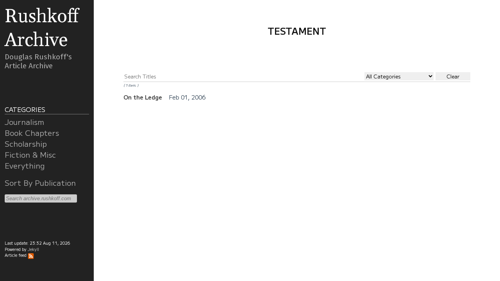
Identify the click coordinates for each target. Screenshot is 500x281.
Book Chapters (32, 132)
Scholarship (26, 143)
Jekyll (33, 249)
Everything (25, 165)
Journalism (24, 121)
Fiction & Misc (30, 154)
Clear (452, 76)
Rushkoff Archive (42, 28)
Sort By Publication (40, 182)
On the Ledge (143, 97)
